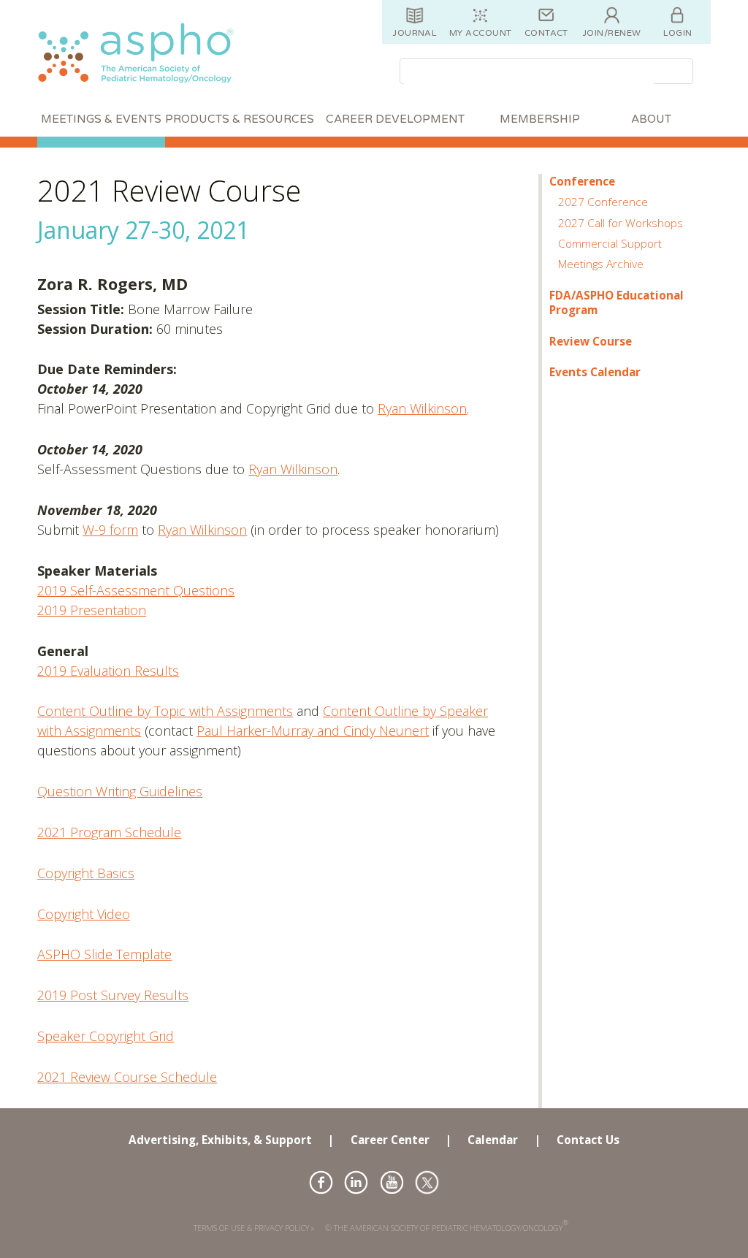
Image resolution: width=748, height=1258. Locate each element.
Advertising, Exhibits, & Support (220, 1139)
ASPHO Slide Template (104, 954)
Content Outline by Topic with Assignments (165, 711)
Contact (546, 33)
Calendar (493, 1139)
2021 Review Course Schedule (127, 1077)
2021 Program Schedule (109, 832)
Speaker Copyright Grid (105, 1036)
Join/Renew (612, 33)
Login (677, 33)
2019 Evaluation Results (108, 670)
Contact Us (588, 1139)
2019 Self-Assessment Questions (135, 590)
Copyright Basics (85, 873)
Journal (414, 33)
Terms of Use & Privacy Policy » (254, 1227)
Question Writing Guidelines (119, 791)
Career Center (390, 1139)
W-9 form (110, 529)
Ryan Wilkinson (422, 408)
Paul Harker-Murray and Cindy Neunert (312, 730)
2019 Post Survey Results (112, 995)
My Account (480, 33)
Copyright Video (83, 914)
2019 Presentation (91, 610)
